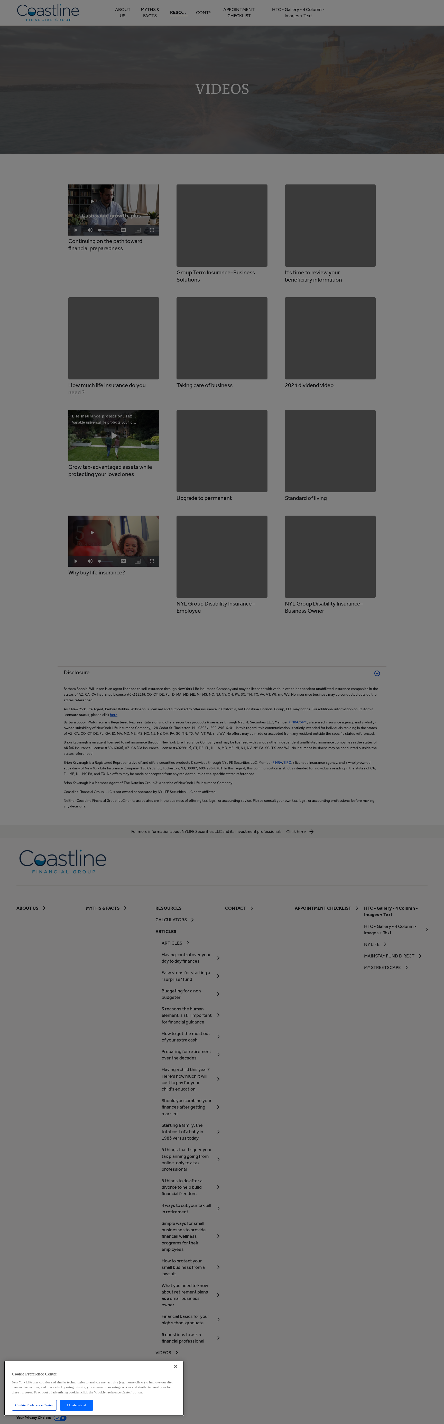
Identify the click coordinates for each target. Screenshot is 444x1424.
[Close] (175, 1366)
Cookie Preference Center (34, 1405)
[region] (94, 1388)
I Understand (76, 1405)
